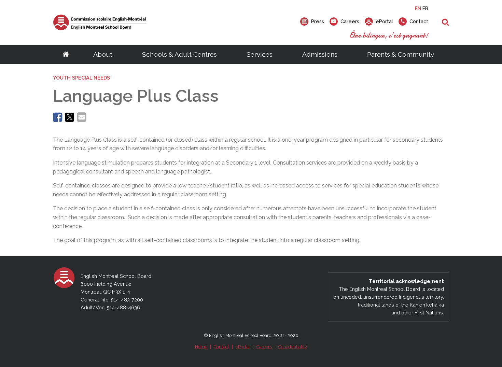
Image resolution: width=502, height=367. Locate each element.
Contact (221, 346)
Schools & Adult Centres (179, 54)
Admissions (319, 54)
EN (418, 8)
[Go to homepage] (65, 54)
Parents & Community (400, 54)
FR (425, 8)
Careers (264, 346)
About (102, 54)
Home (201, 346)
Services (260, 54)
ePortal (243, 346)
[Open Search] (445, 22)
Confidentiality (292, 346)
